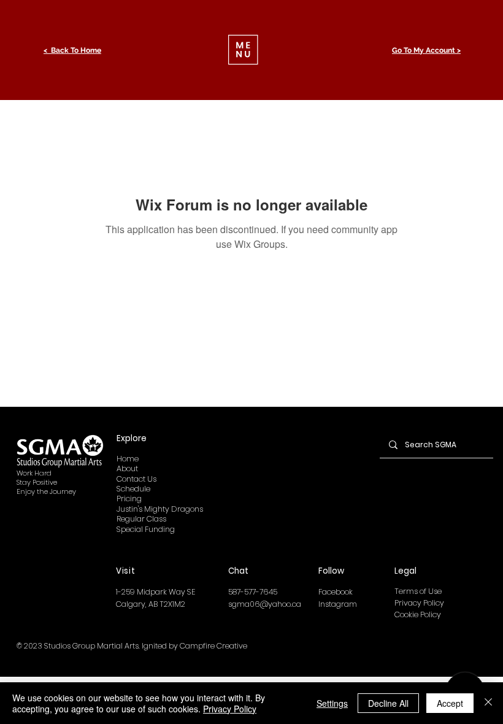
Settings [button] (332, 703)
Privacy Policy (419, 603)
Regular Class (141, 519)
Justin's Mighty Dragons (160, 509)
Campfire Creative (213, 646)
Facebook (335, 592)
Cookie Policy (417, 614)
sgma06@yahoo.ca (264, 604)
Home (128, 458)
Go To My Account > (426, 50)
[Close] (488, 703)
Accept (450, 703)
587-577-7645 (252, 592)
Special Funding (146, 529)
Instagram (337, 604)
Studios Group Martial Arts (91, 646)
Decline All (388, 703)
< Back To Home (72, 50)
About (127, 468)
